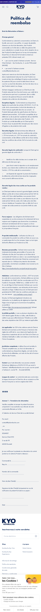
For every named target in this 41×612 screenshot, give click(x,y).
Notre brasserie (27, 552)
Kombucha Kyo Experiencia (6, 553)
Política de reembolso (9, 564)
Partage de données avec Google (13, 601)
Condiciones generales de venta (9, 569)
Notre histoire (27, 548)
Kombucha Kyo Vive (8, 548)
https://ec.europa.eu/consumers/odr (19, 307)
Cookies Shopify (8, 599)
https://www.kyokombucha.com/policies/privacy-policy (19, 268)
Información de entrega (9, 561)
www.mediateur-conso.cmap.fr (22, 294)
